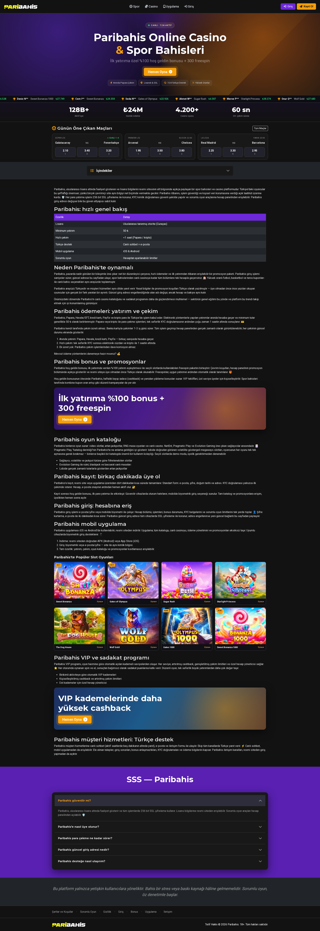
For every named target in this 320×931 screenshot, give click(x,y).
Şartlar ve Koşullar (62, 911)
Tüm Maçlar (260, 128)
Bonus (134, 911)
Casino (153, 6)
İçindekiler (104, 171)
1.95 (138, 152)
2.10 (65, 152)
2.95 (254, 152)
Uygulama (172, 6)
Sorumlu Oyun (88, 911)
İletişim (168, 911)
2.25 (211, 152)
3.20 (108, 152)
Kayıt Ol (308, 6)
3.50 (159, 152)
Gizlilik (107, 911)
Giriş (190, 6)
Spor (136, 6)
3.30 (233, 152)
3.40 (87, 152)
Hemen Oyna (157, 72)
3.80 (181, 152)
